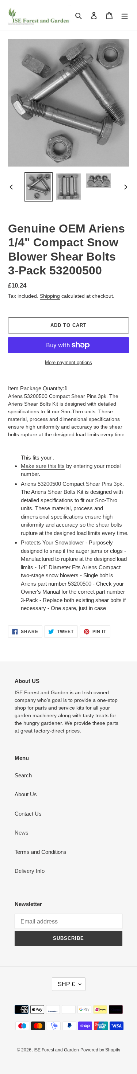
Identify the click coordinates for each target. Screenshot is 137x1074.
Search (23, 775)
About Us (26, 794)
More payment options (68, 362)
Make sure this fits (43, 466)
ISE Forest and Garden (56, 1049)
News (21, 832)
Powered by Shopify (100, 1049)
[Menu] (124, 15)
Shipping (50, 296)
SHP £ (66, 984)
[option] (39, 186)
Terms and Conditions (40, 852)
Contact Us (28, 814)
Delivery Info (30, 871)
